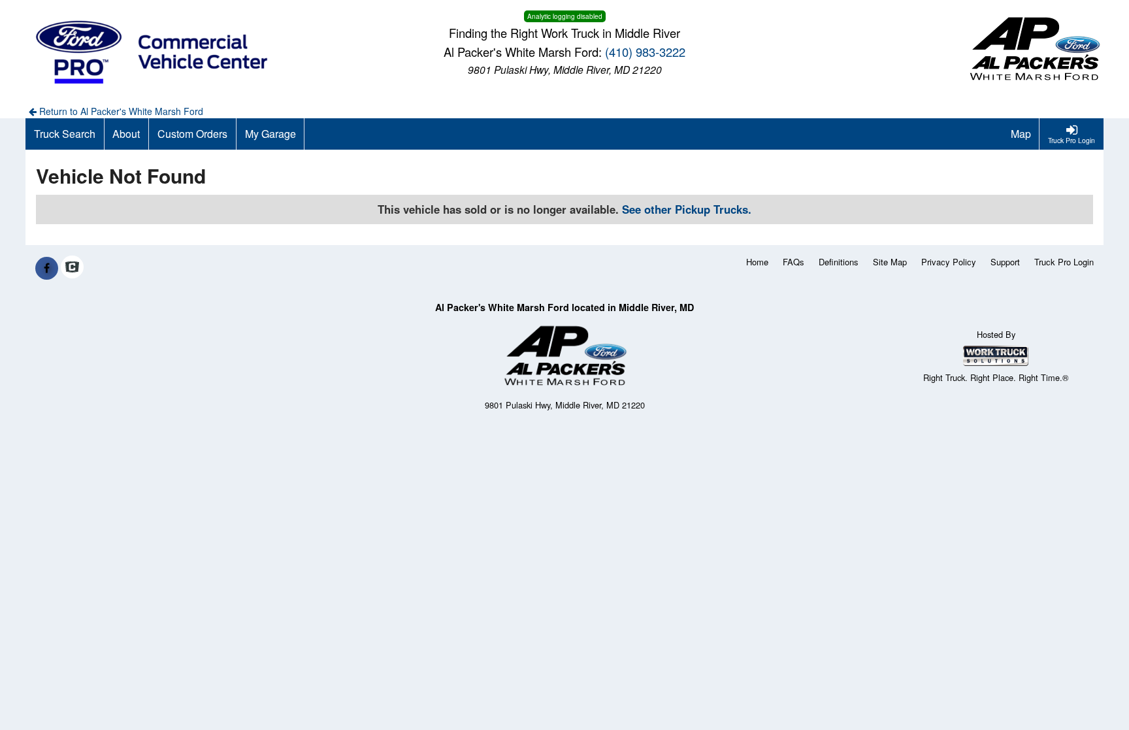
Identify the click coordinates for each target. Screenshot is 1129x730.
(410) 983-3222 (645, 51)
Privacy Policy (948, 262)
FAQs (793, 262)
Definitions (839, 262)
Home (757, 262)
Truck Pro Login (1064, 262)
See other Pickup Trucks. (686, 209)
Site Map (890, 262)
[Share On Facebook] (46, 267)
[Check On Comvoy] (72, 267)
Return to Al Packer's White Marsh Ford (120, 111)
